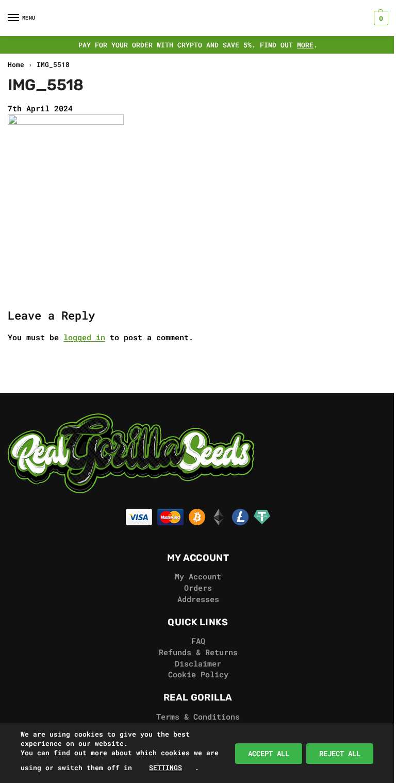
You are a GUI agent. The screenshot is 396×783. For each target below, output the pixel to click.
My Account (198, 576)
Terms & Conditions (198, 717)
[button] (379, 18)
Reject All (339, 753)
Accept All (268, 753)
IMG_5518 (53, 64)
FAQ (198, 641)
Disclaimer (198, 664)
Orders (198, 588)
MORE (305, 44)
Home (16, 64)
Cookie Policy (198, 674)
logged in (84, 337)
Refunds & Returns (198, 652)
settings (165, 767)
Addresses (198, 599)
